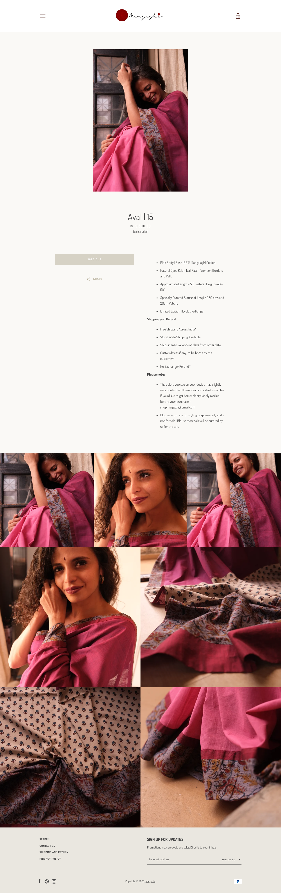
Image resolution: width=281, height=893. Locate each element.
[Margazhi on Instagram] (54, 881)
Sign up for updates (165, 839)
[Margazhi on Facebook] (39, 881)
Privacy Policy (50, 858)
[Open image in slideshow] (140, 120)
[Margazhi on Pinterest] (47, 881)
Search (45, 839)
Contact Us (47, 845)
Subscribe (229, 859)
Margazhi (150, 881)
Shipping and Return (54, 852)
